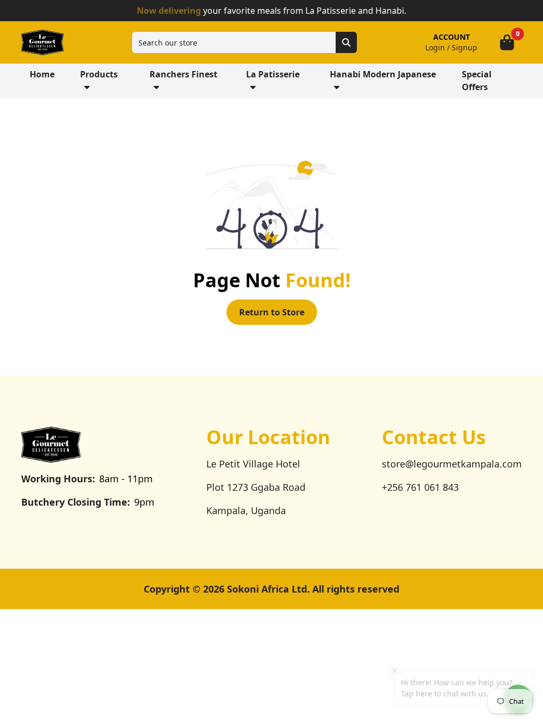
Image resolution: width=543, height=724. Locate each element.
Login (435, 47)
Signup (464, 47)
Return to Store (271, 312)
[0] (506, 42)
